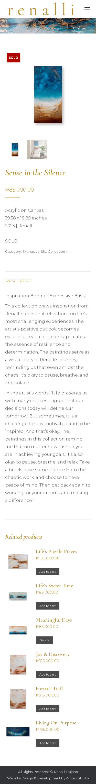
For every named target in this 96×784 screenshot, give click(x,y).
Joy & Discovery (53, 654)
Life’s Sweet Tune (54, 585)
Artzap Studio (77, 778)
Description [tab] (18, 280)
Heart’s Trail (49, 688)
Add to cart (47, 571)
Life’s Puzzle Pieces (56, 551)
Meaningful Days (54, 620)
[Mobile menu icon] (87, 9)
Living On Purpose (56, 722)
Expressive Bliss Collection (44, 251)
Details (44, 640)
